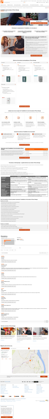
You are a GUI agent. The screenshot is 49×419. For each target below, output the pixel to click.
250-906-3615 (7, 356)
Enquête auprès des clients (16, 387)
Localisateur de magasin (39, 388)
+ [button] (47, 371)
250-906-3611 (6, 357)
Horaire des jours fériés (39, 389)
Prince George (14, 7)
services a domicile (19, 7)
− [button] (47, 372)
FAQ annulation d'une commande (4, 393)
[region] (6, 412)
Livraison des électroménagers (4, 390)
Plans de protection (26, 387)
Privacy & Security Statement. (8, 413)
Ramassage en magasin (3, 388)
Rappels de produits (26, 388)
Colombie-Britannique (9, 7)
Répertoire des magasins (3, 7)
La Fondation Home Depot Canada (40, 390)
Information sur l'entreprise (39, 387)
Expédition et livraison (3, 389)
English (46, 7)
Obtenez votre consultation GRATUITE (39, 23)
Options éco (37, 393)
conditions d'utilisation (23, 398)
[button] (24, 2)
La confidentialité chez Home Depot (28, 389)
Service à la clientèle (7, 381)
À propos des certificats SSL (42, 401)
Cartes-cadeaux (26, 390)
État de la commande (3, 387)
